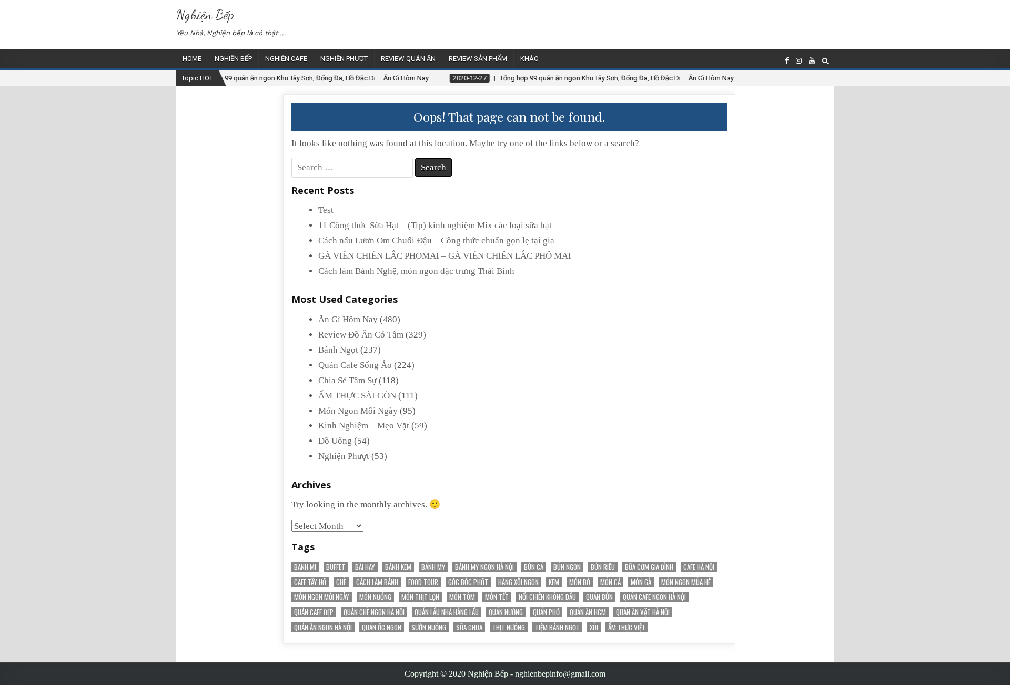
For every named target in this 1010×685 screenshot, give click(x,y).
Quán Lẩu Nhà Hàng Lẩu (447, 612)
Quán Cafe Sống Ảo (355, 365)
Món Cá (610, 582)
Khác (529, 59)
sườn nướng (428, 627)
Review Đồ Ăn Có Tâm (360, 335)
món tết (497, 597)
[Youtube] (812, 61)
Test (326, 210)
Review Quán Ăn (408, 59)
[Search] (825, 61)
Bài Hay (365, 567)
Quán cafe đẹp (314, 612)
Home (192, 59)
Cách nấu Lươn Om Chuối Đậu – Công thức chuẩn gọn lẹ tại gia (436, 241)
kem (554, 582)
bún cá (533, 567)
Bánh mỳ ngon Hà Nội (484, 567)
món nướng (375, 597)
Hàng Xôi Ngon (518, 582)
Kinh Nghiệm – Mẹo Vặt (363, 426)
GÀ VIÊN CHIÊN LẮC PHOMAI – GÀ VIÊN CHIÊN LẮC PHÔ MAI (444, 256)
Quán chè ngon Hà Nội (374, 612)
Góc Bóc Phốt (468, 582)
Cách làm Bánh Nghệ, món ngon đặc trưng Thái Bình (416, 271)
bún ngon (567, 567)
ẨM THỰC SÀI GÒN (357, 396)
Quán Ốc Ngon (381, 627)
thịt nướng (508, 627)
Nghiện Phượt (344, 59)
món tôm (462, 597)
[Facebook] (787, 61)
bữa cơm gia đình (649, 567)
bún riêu (603, 567)
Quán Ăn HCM (588, 612)
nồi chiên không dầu (547, 597)
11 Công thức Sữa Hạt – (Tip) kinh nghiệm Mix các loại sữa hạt (435, 225)
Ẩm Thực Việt (626, 627)
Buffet (335, 567)
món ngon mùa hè (686, 582)
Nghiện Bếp (205, 14)
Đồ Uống (335, 441)
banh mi (305, 567)
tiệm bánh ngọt (557, 627)
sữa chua (469, 627)
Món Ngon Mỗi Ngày (358, 411)
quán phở (546, 612)
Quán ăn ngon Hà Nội (323, 627)
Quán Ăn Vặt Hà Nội (643, 612)
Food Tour (423, 582)
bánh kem (398, 567)
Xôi (594, 627)
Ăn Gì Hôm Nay (348, 319)
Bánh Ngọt (338, 350)
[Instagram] (799, 61)
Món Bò (579, 582)
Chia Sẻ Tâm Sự (347, 380)
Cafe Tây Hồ (310, 582)
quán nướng (506, 612)
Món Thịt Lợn (420, 597)
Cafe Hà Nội (698, 567)
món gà (641, 582)
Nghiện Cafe (286, 59)
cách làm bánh (377, 582)
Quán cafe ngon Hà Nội (654, 597)
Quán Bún (599, 597)
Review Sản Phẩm (478, 59)
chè (341, 582)
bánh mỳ (433, 567)
